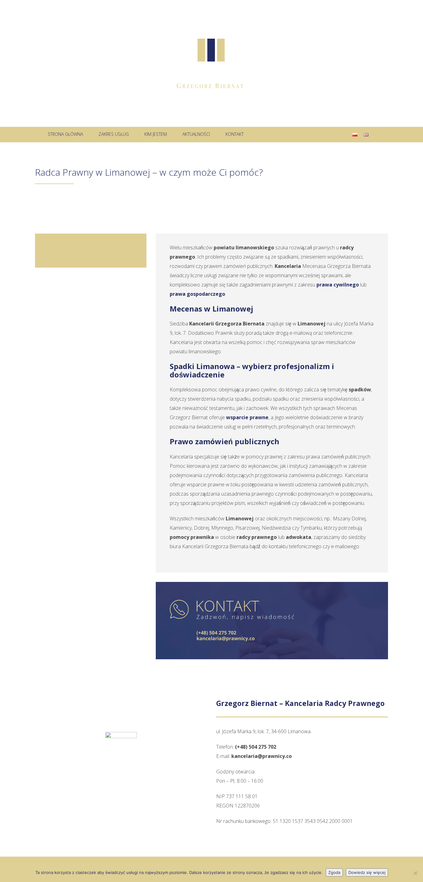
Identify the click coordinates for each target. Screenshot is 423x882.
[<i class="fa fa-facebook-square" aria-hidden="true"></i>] (280, 134)
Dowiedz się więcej (367, 872)
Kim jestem (155, 134)
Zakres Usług (113, 134)
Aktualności (196, 134)
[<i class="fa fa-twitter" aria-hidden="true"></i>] (261, 134)
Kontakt (234, 134)
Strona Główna (65, 134)
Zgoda (334, 872)
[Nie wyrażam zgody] (415, 873)
